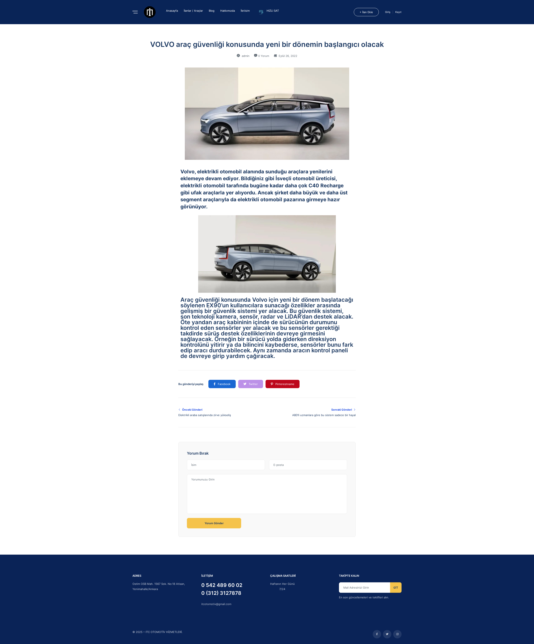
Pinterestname (284, 384)
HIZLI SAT (273, 10)
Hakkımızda (227, 10)
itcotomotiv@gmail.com (216, 604)
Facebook (223, 384)
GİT (395, 587)
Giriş (388, 12)
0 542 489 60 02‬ (221, 585)
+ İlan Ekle (366, 12)
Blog (211, 10)
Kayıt (398, 12)
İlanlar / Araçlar (193, 10)
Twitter (253, 384)
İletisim (245, 10)
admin (245, 56)
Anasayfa (172, 10)
